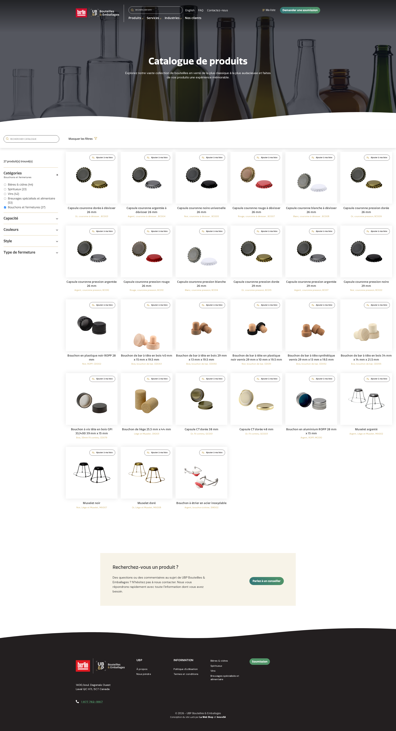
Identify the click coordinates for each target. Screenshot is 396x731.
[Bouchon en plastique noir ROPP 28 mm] (91, 335)
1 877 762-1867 (92, 702)
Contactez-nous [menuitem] (217, 10)
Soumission (259, 661)
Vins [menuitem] (213, 670)
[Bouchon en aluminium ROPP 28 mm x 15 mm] (311, 408)
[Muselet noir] (91, 482)
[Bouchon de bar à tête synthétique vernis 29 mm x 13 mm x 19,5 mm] (311, 335)
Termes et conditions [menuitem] (186, 674)
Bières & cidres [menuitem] (219, 660)
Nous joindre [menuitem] (143, 674)
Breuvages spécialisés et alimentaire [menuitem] (225, 677)
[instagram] (306, 663)
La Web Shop (206, 717)
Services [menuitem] (153, 18)
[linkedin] (299, 663)
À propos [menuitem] (141, 669)
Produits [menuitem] (135, 18)
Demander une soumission (300, 10)
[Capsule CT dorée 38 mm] (201, 408)
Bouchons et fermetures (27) (26, 207)
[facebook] (292, 663)
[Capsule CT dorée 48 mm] (256, 408)
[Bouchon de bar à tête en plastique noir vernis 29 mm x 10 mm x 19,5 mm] (256, 335)
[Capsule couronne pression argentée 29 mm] (311, 261)
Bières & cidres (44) (20, 184)
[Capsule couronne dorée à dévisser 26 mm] (91, 187)
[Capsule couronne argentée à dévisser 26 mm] (146, 187)
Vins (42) (13, 194)
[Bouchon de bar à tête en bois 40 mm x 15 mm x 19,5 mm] (146, 335)
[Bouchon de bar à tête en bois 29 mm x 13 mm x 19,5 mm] (201, 335)
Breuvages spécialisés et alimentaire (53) (31, 200)
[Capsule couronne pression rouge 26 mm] (146, 261)
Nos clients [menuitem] (193, 18)
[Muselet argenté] (366, 408)
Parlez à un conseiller (267, 581)
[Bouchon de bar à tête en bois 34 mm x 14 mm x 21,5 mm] (366, 335)
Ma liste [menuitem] (270, 10)
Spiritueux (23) (17, 189)
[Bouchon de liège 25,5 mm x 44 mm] (146, 408)
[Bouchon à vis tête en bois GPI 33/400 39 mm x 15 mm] (91, 408)
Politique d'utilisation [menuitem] (186, 669)
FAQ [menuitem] (200, 10)
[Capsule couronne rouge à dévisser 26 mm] (256, 187)
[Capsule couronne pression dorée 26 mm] (366, 187)
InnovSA (221, 717)
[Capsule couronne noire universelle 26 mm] (201, 187)
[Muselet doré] (146, 482)
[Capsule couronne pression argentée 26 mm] (91, 261)
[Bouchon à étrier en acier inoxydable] (201, 482)
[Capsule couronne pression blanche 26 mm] (201, 261)
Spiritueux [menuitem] (216, 665)
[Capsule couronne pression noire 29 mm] (366, 261)
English (189, 10)
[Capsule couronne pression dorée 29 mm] (256, 261)
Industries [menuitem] (172, 18)
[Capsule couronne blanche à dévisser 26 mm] (311, 187)
